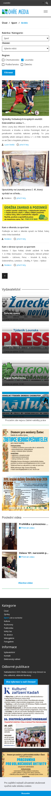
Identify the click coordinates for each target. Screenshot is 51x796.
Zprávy (7, 614)
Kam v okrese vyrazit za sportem (18, 246)
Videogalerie (9, 638)
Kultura (7, 621)
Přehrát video (28, 527)
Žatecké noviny (12, 313)
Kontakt (7, 655)
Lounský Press (11, 345)
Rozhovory (8, 624)
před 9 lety (24, 144)
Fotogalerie (9, 641)
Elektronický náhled (12, 659)
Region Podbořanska (15, 377)
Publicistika (8, 628)
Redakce (8, 239)
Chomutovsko (12, 59)
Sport (14, 22)
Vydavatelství (9, 652)
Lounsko (28, 59)
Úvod (4, 22)
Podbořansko (12, 64)
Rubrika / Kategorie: (12, 32)
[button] (32, 786)
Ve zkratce (8, 634)
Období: (6, 43)
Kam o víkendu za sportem (15, 227)
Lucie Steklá (9, 144)
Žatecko (28, 64)
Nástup (8, 410)
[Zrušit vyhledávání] (47, 3)
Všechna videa (25, 582)
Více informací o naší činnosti (21, 681)
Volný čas (8, 631)
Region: (6, 55)
